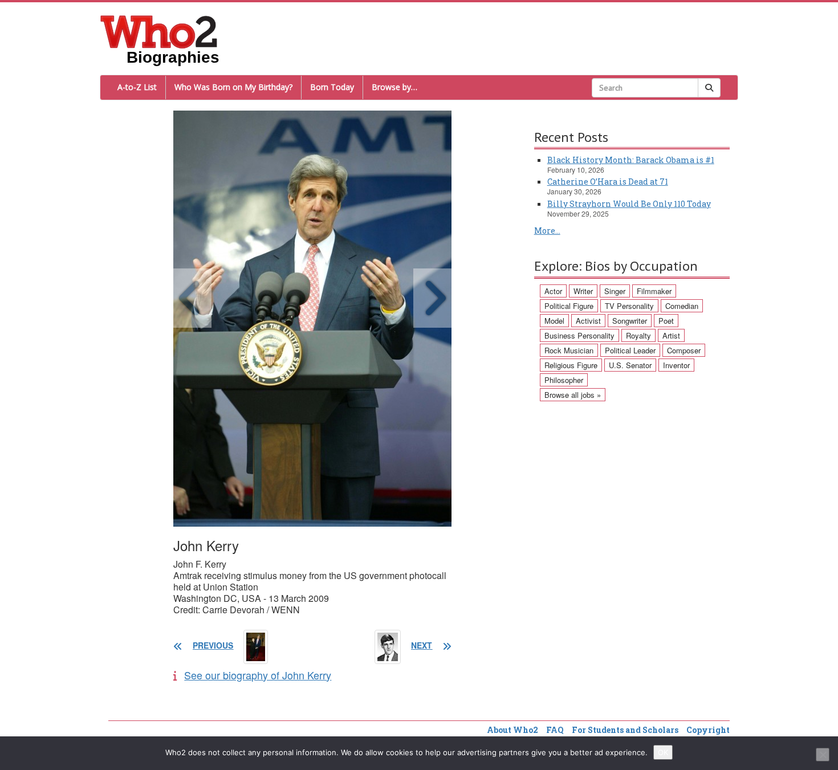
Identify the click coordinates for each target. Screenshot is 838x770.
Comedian (681, 305)
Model (554, 320)
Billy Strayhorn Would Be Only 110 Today (629, 203)
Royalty (638, 335)
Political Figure (568, 305)
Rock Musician (568, 350)
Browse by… (394, 87)
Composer (684, 350)
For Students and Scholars (625, 729)
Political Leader (630, 350)
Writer (583, 291)
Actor (553, 291)
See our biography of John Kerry (257, 674)
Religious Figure (570, 365)
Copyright (708, 729)
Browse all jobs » (572, 394)
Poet (666, 320)
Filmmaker (654, 291)
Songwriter (629, 320)
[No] (822, 754)
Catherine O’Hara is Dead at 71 (607, 181)
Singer (614, 291)
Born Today (332, 87)
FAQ (555, 729)
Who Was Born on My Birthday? (233, 87)
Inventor (676, 365)
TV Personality (629, 305)
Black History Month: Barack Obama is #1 (630, 159)
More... (547, 230)
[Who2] (159, 30)
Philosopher (563, 379)
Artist (671, 335)
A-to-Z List (137, 87)
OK (663, 752)
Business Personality (579, 335)
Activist (588, 320)
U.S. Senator (630, 365)
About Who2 (512, 729)
